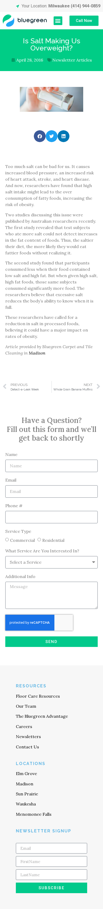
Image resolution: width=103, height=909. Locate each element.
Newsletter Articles (72, 60)
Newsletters (28, 736)
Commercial (22, 540)
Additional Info (20, 576)
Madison (37, 353)
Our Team (26, 706)
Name (11, 454)
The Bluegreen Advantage (42, 716)
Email (10, 480)
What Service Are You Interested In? (42, 551)
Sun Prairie (27, 793)
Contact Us (27, 746)
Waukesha (26, 804)
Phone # (13, 506)
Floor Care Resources (38, 696)
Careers (24, 726)
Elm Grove (26, 773)
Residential (53, 540)
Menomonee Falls (34, 814)
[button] (58, 20)
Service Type (18, 531)
